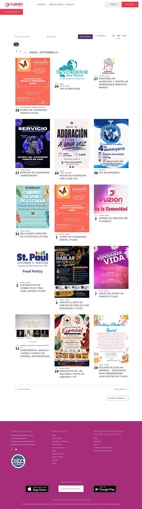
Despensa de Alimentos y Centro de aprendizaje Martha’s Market (113, 83)
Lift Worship (97, 441)
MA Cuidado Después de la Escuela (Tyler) (34, 235)
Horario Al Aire (57, 438)
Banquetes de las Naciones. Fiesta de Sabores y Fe (72, 373)
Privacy (25, 504)
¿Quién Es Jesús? (57, 457)
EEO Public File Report (87, 504)
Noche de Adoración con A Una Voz (73, 177)
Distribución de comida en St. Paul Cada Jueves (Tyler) (33, 287)
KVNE (95, 438)
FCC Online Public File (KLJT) (40, 504)
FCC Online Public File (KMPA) (65, 504)
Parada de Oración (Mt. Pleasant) (113, 220)
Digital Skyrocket (113, 504)
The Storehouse (70, 88)
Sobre (54, 451)
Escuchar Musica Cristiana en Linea (22, 435)
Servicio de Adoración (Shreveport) (35, 174)
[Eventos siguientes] (20, 51)
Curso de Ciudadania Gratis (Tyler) (33, 111)
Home (54, 435)
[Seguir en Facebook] (12, 449)
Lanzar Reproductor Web (19, 438)
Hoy (25, 52)
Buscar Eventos (85, 37)
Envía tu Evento (56, 4)
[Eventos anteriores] (16, 51)
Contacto (69, 4)
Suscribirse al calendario (116, 398)
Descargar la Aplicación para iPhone (22, 441)
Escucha (130, 4)
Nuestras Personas (58, 448)
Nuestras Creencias (58, 454)
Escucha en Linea (71, 488)
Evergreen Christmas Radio (102, 451)
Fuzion (96, 444)
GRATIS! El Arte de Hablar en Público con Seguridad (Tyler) (74, 305)
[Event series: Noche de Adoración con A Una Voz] (70, 173)
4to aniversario (109, 172)
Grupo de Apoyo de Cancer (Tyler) (111, 295)
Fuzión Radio (11, 12)
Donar (113, 4)
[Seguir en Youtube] (16, 449)
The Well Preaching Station (103, 448)
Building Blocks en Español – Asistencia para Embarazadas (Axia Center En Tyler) (113, 372)
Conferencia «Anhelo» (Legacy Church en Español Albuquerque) (35, 353)
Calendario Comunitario (60, 441)
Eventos (41, 4)
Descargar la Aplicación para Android (23, 444)
